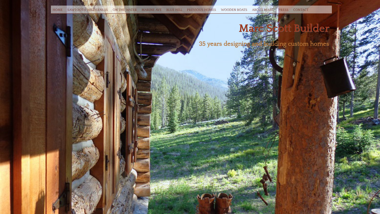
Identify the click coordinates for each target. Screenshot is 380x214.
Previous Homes (201, 10)
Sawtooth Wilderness (87, 10)
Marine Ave (152, 10)
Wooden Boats (234, 10)
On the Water (125, 10)
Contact (301, 10)
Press (283, 10)
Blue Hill (174, 10)
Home (58, 10)
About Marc (263, 10)
